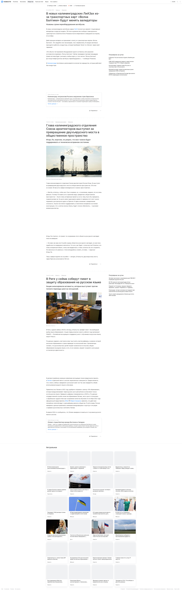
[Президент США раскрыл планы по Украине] (57, 507)
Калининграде (51, 63)
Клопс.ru (58, 10)
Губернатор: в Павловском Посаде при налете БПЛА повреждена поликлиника (122, 74)
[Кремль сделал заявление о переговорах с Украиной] (79, 462)
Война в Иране (63, 5)
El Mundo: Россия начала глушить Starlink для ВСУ (121, 58)
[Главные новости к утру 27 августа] (125, 553)
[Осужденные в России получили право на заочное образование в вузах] (79, 553)
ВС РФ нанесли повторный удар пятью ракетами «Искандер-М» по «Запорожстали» (121, 282)
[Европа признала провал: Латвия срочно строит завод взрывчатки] (102, 553)
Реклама (12, 589)
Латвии (49, 380)
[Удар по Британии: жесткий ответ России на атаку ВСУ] (102, 530)
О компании (6, 589)
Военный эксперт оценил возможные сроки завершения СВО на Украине (121, 70)
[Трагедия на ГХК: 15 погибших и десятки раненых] (125, 575)
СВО (71, 5)
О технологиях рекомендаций (132, 589)
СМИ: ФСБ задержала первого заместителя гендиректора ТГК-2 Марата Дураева (121, 62)
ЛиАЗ (76, 29)
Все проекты (17, 589)
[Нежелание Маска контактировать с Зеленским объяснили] (79, 575)
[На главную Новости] (7, 1)
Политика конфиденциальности (146, 589)
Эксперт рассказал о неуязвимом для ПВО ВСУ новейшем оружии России (122, 278)
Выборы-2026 (52, 5)
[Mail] (2, 1)
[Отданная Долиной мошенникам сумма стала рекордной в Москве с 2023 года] (57, 530)
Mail (2, 589)
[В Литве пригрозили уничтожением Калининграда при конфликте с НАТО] (57, 462)
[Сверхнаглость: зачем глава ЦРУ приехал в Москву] (57, 553)
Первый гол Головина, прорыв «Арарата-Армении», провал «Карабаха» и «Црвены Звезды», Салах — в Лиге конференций (120, 286)
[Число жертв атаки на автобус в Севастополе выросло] (79, 484)
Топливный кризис (80, 5)
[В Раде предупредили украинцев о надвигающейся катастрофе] (79, 507)
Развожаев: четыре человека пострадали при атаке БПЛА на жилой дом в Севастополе (122, 290)
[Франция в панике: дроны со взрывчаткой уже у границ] (102, 575)
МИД (66, 401)
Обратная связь (170, 589)
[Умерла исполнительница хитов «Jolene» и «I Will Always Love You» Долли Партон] (102, 462)
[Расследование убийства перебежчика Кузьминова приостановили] (57, 575)
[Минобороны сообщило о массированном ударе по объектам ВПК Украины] (125, 530)
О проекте (123, 589)
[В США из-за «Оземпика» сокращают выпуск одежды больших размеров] (125, 507)
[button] (74, 161)
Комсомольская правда (60, 121)
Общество (64, 10)
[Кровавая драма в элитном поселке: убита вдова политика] (125, 484)
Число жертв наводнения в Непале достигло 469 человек (121, 294)
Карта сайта (176, 589)
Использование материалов (160, 589)
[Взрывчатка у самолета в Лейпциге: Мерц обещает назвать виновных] (125, 462)
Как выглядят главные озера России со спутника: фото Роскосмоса (120, 66)
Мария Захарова (76, 401)
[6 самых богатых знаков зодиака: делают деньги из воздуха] (57, 484)
